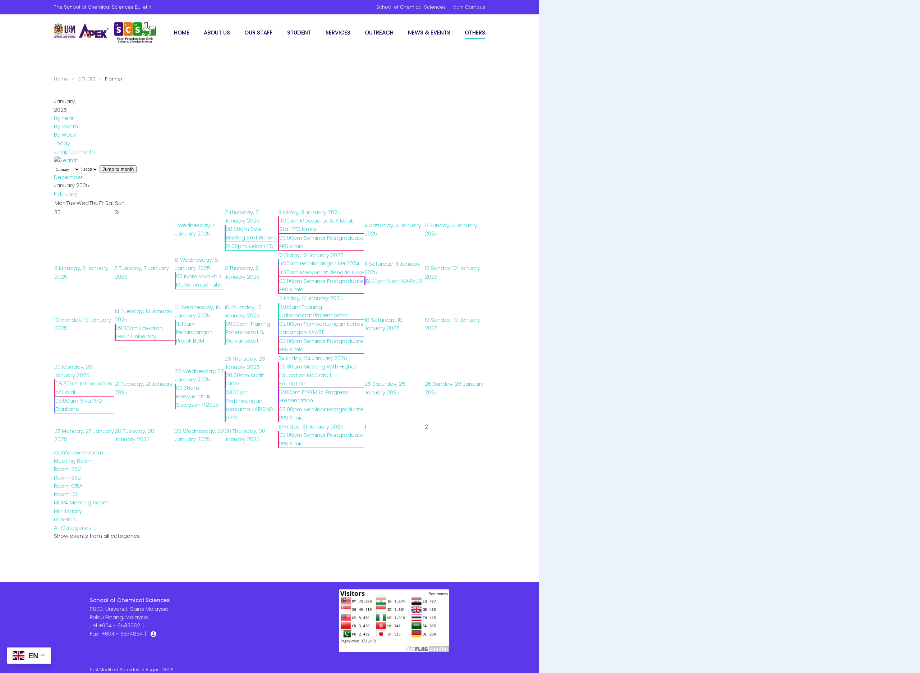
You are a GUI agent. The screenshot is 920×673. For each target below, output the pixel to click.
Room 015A (68, 486)
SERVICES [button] (338, 32)
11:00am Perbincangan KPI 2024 (319, 263)
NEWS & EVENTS (429, 32)
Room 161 (65, 494)
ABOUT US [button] (217, 32)
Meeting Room (73, 460)
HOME (181, 32)
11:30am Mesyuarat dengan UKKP (321, 272)
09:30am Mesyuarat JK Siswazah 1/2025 (197, 396)
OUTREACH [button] (379, 32)
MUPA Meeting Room (81, 502)
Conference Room (78, 452)
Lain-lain (65, 519)
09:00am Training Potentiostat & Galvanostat (248, 332)
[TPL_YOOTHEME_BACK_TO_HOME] (106, 32)
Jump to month (74, 151)
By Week (65, 134)
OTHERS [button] (475, 32)
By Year (64, 118)
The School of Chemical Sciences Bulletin (102, 7)
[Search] (66, 160)
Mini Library (68, 511)
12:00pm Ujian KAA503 (393, 280)
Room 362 (67, 477)
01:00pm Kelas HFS (249, 246)
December (68, 177)
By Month (66, 126)
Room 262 (67, 469)
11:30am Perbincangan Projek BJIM (194, 332)
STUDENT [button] (299, 32)
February (65, 193)
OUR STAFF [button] (258, 32)
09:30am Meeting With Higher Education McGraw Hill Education (317, 375)
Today (62, 143)
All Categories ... (75, 527)
